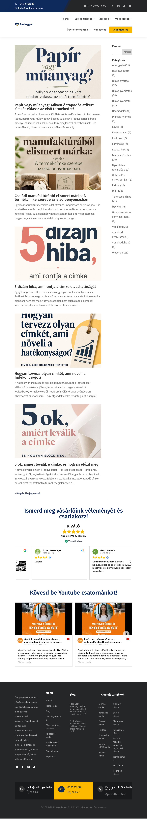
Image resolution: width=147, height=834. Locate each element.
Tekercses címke (121, 196)
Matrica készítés (121, 155)
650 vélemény (69, 535)
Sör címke (118, 765)
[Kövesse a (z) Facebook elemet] (113, 6)
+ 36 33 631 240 (26, 3)
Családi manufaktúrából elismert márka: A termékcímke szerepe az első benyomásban (51, 198)
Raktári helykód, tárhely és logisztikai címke (118, 745)
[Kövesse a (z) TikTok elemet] (124, 6)
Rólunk (65, 18)
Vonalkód (117, 226)
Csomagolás (119, 110)
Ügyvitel (116, 206)
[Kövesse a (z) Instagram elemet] (118, 6)
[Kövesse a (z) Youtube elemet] (130, 6)
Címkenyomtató (121, 100)
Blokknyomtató (120, 70)
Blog (48, 711)
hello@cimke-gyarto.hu (30, 8)
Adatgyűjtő (118, 65)
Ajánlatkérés (120, 29)
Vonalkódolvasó (121, 242)
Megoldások (122, 18)
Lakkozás (117, 138)
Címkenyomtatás (122, 90)
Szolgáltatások (83, 18)
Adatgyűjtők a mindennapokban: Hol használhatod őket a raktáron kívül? (78, 726)
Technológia (51, 706)
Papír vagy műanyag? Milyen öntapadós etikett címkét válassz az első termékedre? (54, 107)
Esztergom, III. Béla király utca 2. (118, 788)
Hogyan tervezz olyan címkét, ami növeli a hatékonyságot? (50, 375)
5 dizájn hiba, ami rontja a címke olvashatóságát (55, 286)
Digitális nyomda (121, 116)
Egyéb (115, 126)
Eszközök (103, 18)
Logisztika (118, 149)
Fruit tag (102, 730)
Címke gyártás (120, 80)
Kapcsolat (100, 29)
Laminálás (118, 143)
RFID (115, 190)
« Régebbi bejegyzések (28, 493)
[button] (130, 563)
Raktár (116, 185)
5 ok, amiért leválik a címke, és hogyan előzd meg (56, 464)
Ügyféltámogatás (77, 29)
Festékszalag (119, 132)
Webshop (117, 252)
